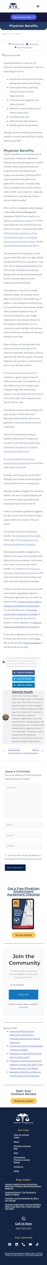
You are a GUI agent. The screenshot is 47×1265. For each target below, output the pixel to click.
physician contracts (27, 661)
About (16, 1142)
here (37, 639)
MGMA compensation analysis (18, 220)
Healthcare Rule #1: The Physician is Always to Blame (20, 1193)
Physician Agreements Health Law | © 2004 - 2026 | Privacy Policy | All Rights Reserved (23, 1254)
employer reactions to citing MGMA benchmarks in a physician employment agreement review (20, 237)
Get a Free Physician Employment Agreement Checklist (23, 891)
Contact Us (18, 1166)
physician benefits (14, 658)
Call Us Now (23, 1223)
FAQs (16, 1153)
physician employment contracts (21, 666)
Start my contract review (21, 1136)
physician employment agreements (21, 663)
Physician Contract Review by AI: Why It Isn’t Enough (22, 1199)
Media (16, 1171)
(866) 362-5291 (23, 1228)
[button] (38, 6)
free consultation (32, 643)
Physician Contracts (25, 47)
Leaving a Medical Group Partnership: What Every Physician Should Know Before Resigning (23, 1186)
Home (4, 34)
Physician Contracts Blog (22, 1147)
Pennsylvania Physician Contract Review (22, 1159)
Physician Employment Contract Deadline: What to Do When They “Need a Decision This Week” (26, 1064)
